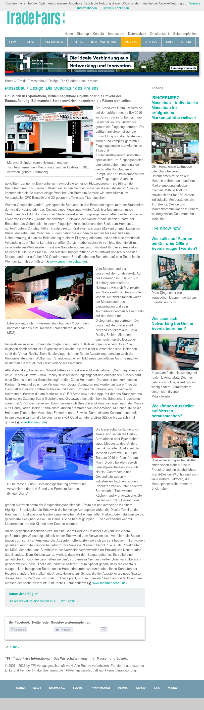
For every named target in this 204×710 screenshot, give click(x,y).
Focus (77, 42)
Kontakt (98, 34)
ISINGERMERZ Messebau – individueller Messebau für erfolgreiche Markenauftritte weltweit (175, 108)
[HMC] (102, 63)
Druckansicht (159, 34)
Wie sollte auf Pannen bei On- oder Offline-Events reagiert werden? (175, 244)
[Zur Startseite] (35, 16)
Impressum (116, 34)
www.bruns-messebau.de (68, 261)
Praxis (131, 42)
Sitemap (83, 34)
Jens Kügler (28, 594)
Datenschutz (137, 34)
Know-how (54, 42)
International (104, 42)
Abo (169, 42)
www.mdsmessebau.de (109, 583)
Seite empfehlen (185, 34)
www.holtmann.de (33, 422)
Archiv (151, 42)
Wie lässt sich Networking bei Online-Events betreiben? (173, 323)
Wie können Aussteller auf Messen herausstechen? (173, 411)
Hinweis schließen (116, 8)
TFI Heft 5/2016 (64, 601)
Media (186, 42)
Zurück (14, 647)
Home (68, 34)
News (32, 42)
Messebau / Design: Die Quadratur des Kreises (65, 81)
